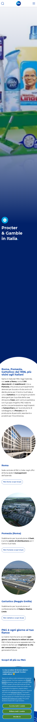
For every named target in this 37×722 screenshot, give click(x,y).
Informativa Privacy (16, 692)
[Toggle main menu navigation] (33, 3)
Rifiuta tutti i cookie (17, 711)
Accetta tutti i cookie (17, 706)
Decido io (17, 717)
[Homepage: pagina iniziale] (18, 3)
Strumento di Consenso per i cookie (12, 698)
